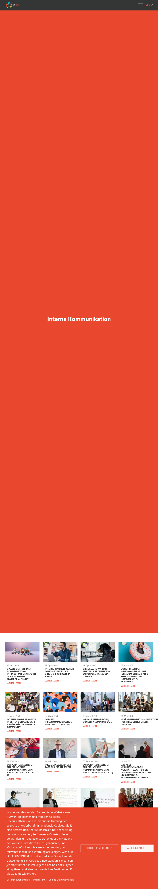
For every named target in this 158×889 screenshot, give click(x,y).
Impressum (39, 880)
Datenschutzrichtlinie (18, 880)
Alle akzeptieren (137, 848)
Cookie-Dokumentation (61, 880)
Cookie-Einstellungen (99, 848)
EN (152, 5)
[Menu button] (140, 5)
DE (147, 5)
